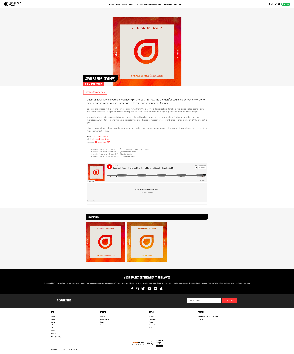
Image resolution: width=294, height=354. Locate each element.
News (118, 4)
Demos (53, 334)
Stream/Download (95, 92)
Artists (132, 4)
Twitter (151, 322)
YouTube (152, 328)
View (105, 241)
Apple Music (104, 319)
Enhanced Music (13, 4)
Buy (105, 246)
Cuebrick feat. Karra (100, 136)
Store (140, 4)
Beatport (103, 325)
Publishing (167, 4)
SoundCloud (153, 325)
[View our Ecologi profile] (155, 343)
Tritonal (200, 319)
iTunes (102, 322)
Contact (178, 4)
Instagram (152, 319)
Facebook (152, 316)
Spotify (102, 316)
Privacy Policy (56, 337)
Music (124, 4)
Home (111, 4)
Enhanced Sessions (152, 4)
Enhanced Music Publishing (208, 316)
